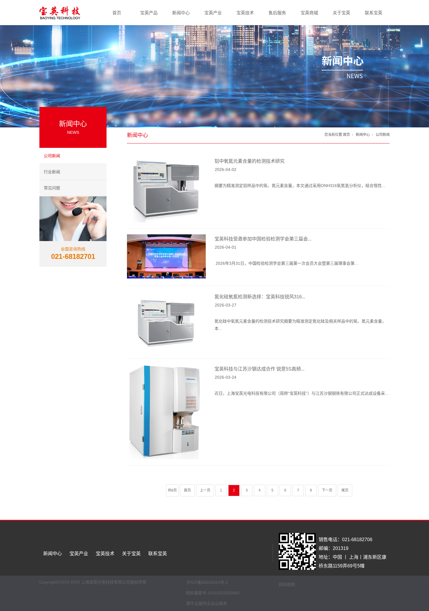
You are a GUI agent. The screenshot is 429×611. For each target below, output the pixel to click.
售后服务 (277, 12)
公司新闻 (52, 155)
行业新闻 (52, 171)
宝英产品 (149, 12)
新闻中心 (181, 12)
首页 (116, 12)
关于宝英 (341, 12)
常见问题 (52, 188)
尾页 (344, 490)
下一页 (327, 490)
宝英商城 (309, 12)
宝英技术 (245, 12)
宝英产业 (213, 12)
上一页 (205, 490)
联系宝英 (373, 12)
